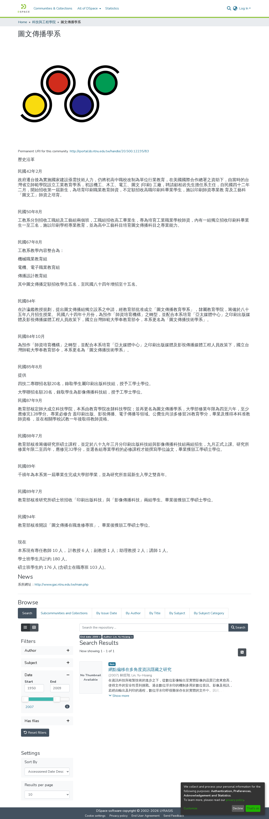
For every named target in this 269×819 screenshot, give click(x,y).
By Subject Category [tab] (209, 613)
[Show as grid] (34, 628)
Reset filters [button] (36, 732)
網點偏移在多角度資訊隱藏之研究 (139, 669)
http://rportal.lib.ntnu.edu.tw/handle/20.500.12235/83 (109, 151)
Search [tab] (27, 613)
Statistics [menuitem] (112, 8)
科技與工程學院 (44, 22)
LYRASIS (166, 810)
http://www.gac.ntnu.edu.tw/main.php (61, 584)
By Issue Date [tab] (106, 613)
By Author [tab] (133, 613)
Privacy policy (118, 816)
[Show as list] (25, 628)
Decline (238, 808)
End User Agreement (146, 816)
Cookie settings (95, 816)
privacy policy (235, 800)
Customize (190, 808)
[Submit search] (229, 8)
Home (22, 22)
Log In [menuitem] (243, 8)
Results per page (39, 785)
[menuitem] (88, 8)
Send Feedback (174, 816)
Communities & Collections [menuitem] (53, 8)
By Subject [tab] (177, 613)
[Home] (23, 8)
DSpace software (109, 810)
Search (240, 627)
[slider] (25, 699)
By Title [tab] (155, 613)
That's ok (253, 808)
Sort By (31, 762)
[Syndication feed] (242, 652)
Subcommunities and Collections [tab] (64, 613)
